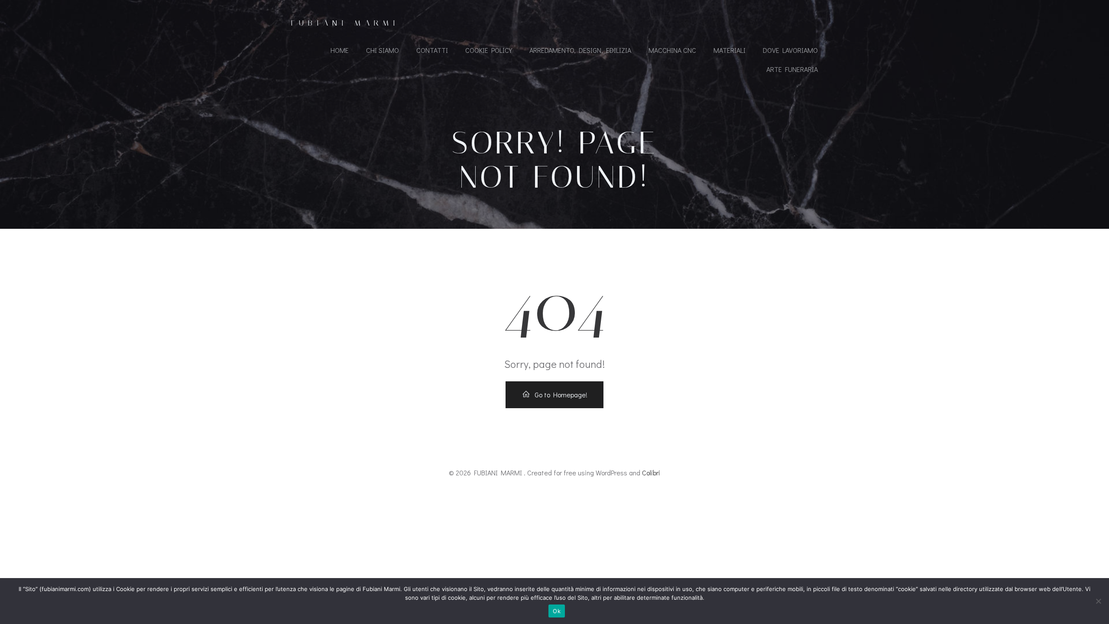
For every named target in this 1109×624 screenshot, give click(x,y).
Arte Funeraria (792, 69)
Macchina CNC (672, 50)
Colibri (651, 472)
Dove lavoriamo (790, 50)
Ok (557, 611)
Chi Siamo (382, 50)
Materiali (729, 50)
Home (340, 50)
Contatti (432, 50)
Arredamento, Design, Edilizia (580, 50)
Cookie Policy (488, 50)
